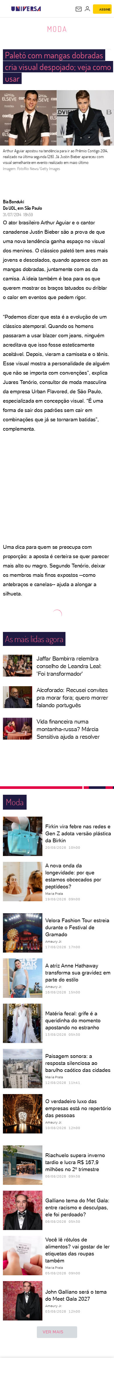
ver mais (53, 1332)
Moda (57, 29)
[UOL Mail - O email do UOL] (78, 9)
